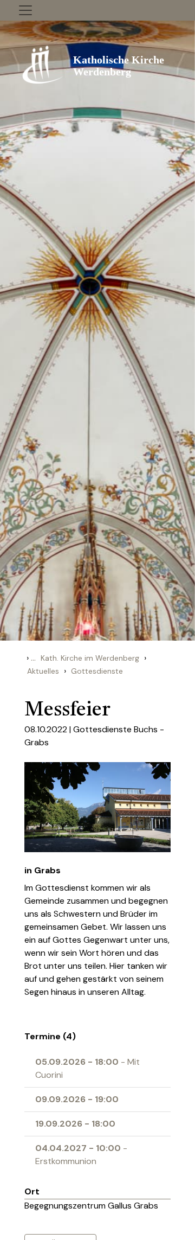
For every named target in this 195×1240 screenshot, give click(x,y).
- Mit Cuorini (87, 1068)
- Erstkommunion (81, 1154)
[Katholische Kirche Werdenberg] (97, 64)
